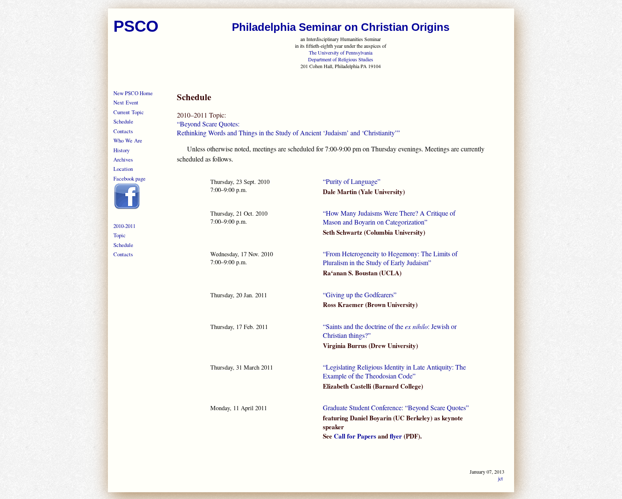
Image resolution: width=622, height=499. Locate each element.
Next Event (125, 102)
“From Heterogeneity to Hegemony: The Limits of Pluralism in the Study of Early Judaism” (390, 258)
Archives (123, 159)
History (121, 150)
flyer (396, 436)
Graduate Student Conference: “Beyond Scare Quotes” (396, 407)
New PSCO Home (133, 93)
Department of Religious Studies (340, 59)
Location (123, 169)
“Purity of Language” (351, 181)
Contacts (123, 131)
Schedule (123, 121)
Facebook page (129, 178)
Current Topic (128, 112)
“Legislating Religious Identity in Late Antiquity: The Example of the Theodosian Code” (394, 371)
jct (500, 478)
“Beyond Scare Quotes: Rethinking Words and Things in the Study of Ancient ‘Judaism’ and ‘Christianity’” (288, 128)
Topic (119, 235)
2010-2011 (124, 226)
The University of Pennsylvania (340, 52)
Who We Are (127, 140)
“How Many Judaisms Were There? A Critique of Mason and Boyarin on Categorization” (389, 217)
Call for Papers (355, 436)
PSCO (136, 26)
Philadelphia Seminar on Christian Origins (340, 27)
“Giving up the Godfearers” (359, 294)
